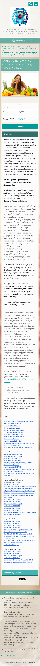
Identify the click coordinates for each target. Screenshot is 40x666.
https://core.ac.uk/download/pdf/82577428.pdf (18, 562)
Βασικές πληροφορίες (12, 573)
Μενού (36, 4)
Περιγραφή (8, 134)
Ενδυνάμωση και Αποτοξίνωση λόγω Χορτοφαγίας (20, 48)
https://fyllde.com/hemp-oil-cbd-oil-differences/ (18, 447)
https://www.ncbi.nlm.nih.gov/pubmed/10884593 (18, 560)
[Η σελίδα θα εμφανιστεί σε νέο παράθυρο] (20, 85)
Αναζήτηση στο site (30, 4)
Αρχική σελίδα (7, 46)
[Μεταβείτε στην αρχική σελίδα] (20, 14)
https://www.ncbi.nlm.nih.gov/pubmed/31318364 (18, 421)
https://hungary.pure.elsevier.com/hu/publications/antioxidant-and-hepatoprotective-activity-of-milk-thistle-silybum (19, 495)
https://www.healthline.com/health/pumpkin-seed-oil (19, 540)
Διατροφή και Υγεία (21, 46)
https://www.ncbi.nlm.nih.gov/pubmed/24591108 (18, 530)
